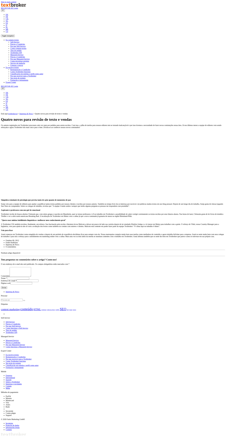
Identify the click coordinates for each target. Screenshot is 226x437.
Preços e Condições (17, 44)
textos (74, 309)
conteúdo (26, 309)
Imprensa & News (26, 114)
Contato (9, 386)
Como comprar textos (18, 48)
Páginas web (5, 283)
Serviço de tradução (17, 63)
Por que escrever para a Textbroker (23, 76)
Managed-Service (16, 55)
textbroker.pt (13, 114)
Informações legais (13, 428)
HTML (37, 309)
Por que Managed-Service (20, 59)
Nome (3, 278)
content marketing (10, 309)
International (10, 378)
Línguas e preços (16, 65)
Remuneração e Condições (20, 70)
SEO (63, 309)
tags (68, 309)
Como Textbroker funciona (20, 72)
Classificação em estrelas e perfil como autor (26, 74)
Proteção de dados (12, 425)
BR (7, 29)
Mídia (8, 388)
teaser (70, 309)
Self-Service (14, 42)
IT (6, 25)
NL (7, 21)
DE (7, 15)
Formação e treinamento (19, 80)
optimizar (43, 309)
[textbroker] (13, 6)
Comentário (5, 276)
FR (7, 17)
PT (3, 10)
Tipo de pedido (16, 51)
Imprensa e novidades (14, 384)
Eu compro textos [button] (12, 40)
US (7, 32)
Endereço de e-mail (8, 281)
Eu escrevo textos (12, 355)
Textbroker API (16, 53)
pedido (57, 309)
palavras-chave (51, 309)
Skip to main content (8, 2)
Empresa (9, 376)
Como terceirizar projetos (19, 61)
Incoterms (9, 423)
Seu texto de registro (18, 78)
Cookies (9, 430)
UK (7, 19)
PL (7, 27)
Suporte (8, 380)
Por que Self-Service (18, 46)
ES (7, 23)
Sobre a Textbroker (13, 382)
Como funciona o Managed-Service (19, 347)
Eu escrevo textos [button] (12, 67)
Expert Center (11, 82)
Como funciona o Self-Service (17, 328)
